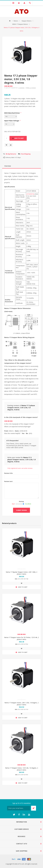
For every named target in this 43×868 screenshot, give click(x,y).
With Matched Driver (12, 113)
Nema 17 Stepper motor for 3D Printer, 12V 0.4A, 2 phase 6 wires (21, 638)
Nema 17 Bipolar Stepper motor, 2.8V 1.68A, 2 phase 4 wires (21, 573)
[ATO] (10, 21)
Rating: (21, 501)
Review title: (8, 473)
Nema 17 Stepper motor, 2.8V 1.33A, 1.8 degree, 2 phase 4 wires (21, 704)
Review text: (8, 481)
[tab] (21, 166)
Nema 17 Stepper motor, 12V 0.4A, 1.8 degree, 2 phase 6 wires (21, 769)
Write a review (31, 88)
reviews (21, 88)
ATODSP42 (30, 194)
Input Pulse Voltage (12, 121)
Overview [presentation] (7, 166)
